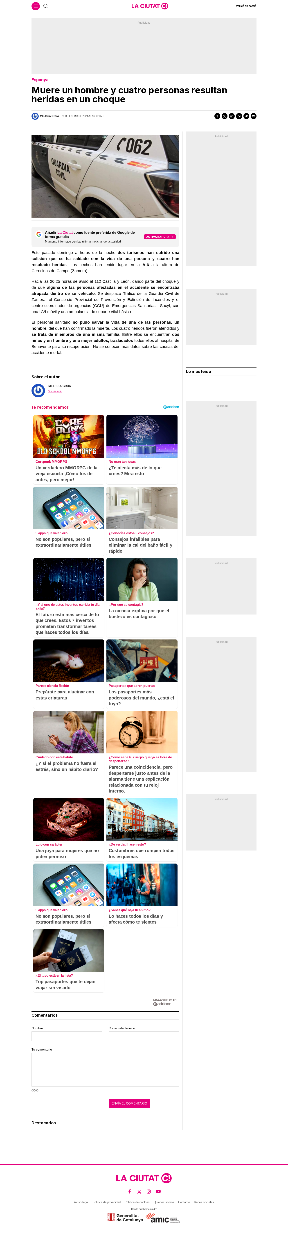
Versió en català (246, 6)
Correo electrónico (122, 1028)
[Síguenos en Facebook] (129, 1191)
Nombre (37, 1028)
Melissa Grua (49, 116)
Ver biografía (55, 391)
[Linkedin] (232, 116)
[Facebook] (217, 116)
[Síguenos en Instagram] (148, 1191)
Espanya (40, 79)
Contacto (184, 1202)
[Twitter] (224, 116)
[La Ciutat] (150, 6)
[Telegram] (246, 116)
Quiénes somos (164, 1202)
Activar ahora (157, 236)
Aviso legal (81, 1202)
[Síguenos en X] (139, 1191)
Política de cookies (137, 1202)
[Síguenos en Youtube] (158, 1191)
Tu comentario (42, 1049)
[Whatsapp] (239, 116)
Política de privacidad (106, 1202)
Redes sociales (204, 1202)
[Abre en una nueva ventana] (125, 1217)
